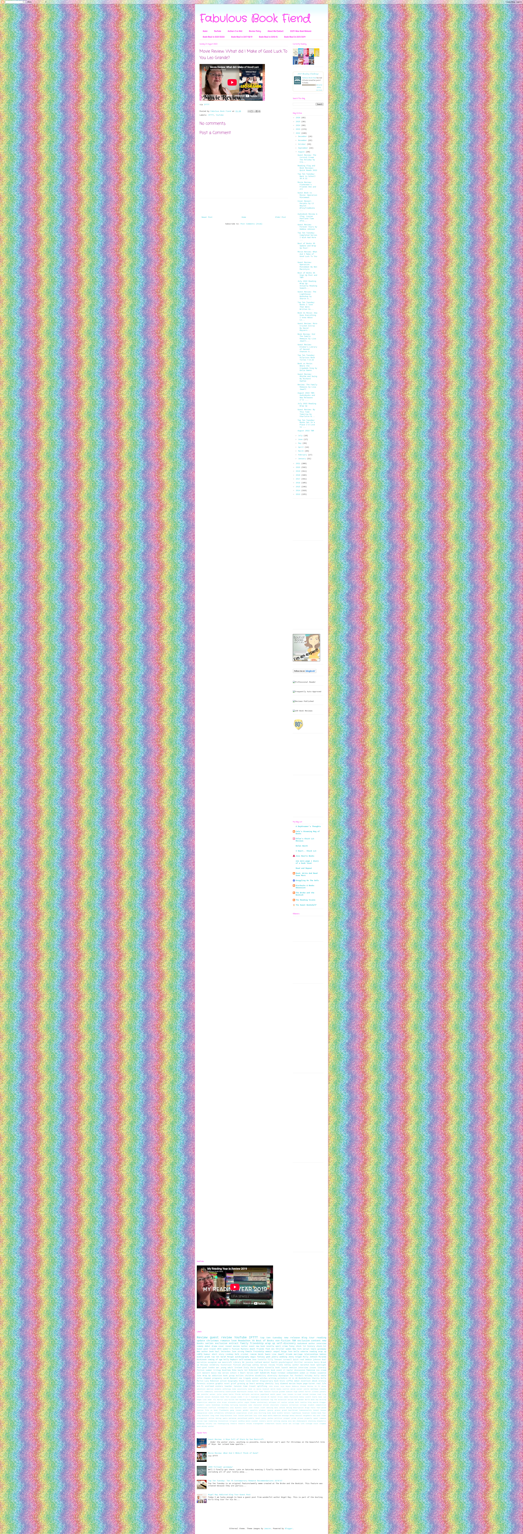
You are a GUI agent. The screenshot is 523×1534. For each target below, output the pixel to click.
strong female (245, 1351)
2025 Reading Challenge (308, 73)
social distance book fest (217, 1397)
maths (270, 1415)
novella (270, 1346)
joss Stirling (260, 1413)
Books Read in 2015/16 (268, 36)
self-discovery (286, 1343)
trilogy (217, 1370)
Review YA (312, 1386)
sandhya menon (244, 1421)
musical (299, 1415)
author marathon (300, 1365)
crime (285, 1346)
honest (316, 1410)
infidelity (219, 1413)
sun (215, 1424)
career (299, 1389)
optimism (232, 1418)
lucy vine (257, 1415)
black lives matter (249, 1381)
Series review (267, 1365)
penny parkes (267, 1418)
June (301, 439)
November (303, 140)
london (211, 1368)
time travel (249, 1386)
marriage (298, 1354)
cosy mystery (236, 1408)
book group (229, 1376)
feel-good (202, 1368)
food (267, 1349)
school (233, 1373)
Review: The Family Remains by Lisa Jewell (307, 387)
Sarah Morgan (227, 1357)
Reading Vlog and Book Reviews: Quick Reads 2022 (307, 168)
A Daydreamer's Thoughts (308, 826)
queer (278, 1394)
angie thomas (250, 1402)
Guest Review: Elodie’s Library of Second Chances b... (307, 348)
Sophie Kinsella (265, 1368)
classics (284, 1405)
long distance (203, 1415)
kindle (280, 1413)
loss (235, 1415)
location (306, 1413)
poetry (275, 1357)
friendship (257, 1343)
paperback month (268, 1394)
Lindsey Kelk (232, 1354)
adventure (201, 1389)
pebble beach (254, 1418)
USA (295, 1400)
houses (323, 1410)
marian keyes (295, 1384)
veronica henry (312, 1362)
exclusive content (309, 1340)
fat (291, 1376)
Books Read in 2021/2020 (214, 36)
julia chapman (204, 1378)
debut (207, 1346)
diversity (272, 1376)
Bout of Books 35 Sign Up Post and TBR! (307, 275)
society (209, 1424)
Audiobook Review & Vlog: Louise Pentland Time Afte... (307, 217)
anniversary (262, 1402)
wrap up (270, 1343)
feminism (310, 1370)
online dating (215, 1418)
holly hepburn (231, 1359)
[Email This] (249, 111)
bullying (234, 1405)
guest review (221, 1337)
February (303, 455)
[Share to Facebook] (256, 111)
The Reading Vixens (305, 900)
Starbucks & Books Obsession (305, 886)
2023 (298, 129)
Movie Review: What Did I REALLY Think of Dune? (233, 1453)
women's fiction (231, 1349)
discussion (299, 1370)
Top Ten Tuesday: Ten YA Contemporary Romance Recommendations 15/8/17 (245, 1481)
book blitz (279, 1381)
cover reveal (225, 1346)
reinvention (223, 1421)
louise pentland (245, 1415)
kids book (271, 1413)
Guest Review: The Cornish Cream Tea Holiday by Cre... (307, 158)
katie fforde (235, 1394)
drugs (307, 1408)
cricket (244, 1354)
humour (207, 1354)
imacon (267, 1528)
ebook (314, 1381)
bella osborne (301, 1351)
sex (272, 1349)
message (285, 1415)
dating (289, 1408)
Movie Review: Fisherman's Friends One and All (307, 185)
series (209, 1343)
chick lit (301, 1346)
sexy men (292, 1421)
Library (237, 1362)
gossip (270, 1410)
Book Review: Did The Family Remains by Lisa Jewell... (307, 337)
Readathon (244, 1340)
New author (202, 1351)
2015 (298, 487)
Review (202, 1337)
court (245, 1408)
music (214, 1373)
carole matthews (311, 1389)
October (302, 144)
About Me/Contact (275, 31)
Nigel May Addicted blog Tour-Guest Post (229, 1495)
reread (305, 1394)
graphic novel (222, 1384)
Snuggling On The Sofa (307, 880)
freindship (258, 1351)
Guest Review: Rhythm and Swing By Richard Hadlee (307, 377)
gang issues (235, 1410)
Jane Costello (259, 1360)
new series (223, 1373)
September (303, 148)
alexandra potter (235, 1402)
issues (313, 1368)
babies (323, 1354)
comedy (200, 1346)
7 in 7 (246, 1397)
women (288, 1349)
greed (284, 1410)
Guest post (202, 1349)
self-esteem (245, 1359)
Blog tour (308, 1337)
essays (250, 1392)
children (249, 1376)
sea (240, 1378)
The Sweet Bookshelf (306, 905)
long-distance (226, 1415)
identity (269, 1384)
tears (313, 1349)
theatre (233, 1424)
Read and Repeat (304, 868)
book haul (214, 1351)
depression (242, 1392)
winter (211, 1426)
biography (233, 1381)
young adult (227, 1368)
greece (277, 1410)
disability (260, 1376)
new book (260, 1346)
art (278, 1402)
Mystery (244, 1349)
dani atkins (279, 1408)
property (308, 1418)
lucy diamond (281, 1384)
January (302, 459)
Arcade (289, 1354)
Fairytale (294, 1397)
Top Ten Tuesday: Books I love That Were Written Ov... (306, 305)
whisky (204, 1426)
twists (278, 1424)
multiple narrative (250, 1394)
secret (270, 1421)
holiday (308, 1376)
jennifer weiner (208, 1394)
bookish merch (269, 1389)
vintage (309, 1424)
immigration (202, 1413)
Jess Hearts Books (305, 856)
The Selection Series (283, 1400)
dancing (270, 1408)
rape (205, 1421)
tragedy (247, 1378)
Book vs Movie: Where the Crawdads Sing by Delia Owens (307, 366)
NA (243, 1362)
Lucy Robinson (212, 1381)
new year (316, 1415)
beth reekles (301, 1402)
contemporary (223, 1408)
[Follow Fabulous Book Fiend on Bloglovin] (304, 672)
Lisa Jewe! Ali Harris (213, 1400)
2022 (298, 133)
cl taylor (288, 1370)
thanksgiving (223, 1424)
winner (255, 1378)
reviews (312, 1394)
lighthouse (296, 1413)
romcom (253, 1354)
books (279, 1389)
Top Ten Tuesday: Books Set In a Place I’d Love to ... (306, 423)
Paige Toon (286, 1351)
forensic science (205, 1384)
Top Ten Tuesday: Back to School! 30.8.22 (307, 176)
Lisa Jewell (278, 1354)
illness (315, 1392)
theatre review (245, 1424)
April (301, 447)
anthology (227, 1389)
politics (278, 1418)
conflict (212, 1408)
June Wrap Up (204, 1376)
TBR (294, 1340)
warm (199, 1426)
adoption (212, 1402)
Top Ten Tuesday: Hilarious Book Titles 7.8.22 (306, 357)
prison (300, 1418)
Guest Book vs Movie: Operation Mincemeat (307, 195)
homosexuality (305, 1410)
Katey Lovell (305, 1397)
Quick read (298, 1360)
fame (261, 1392)
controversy (219, 1392)
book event (276, 1370)
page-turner (309, 1384)
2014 (298, 490)
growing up (242, 1384)
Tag (271, 1400)
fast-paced (321, 1408)
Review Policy (255, 31)
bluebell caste (203, 1405)
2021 (298, 463)
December (303, 136)
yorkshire (282, 1378)
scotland (209, 1386)
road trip (321, 1394)
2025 (298, 122)
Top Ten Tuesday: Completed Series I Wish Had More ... (307, 236)
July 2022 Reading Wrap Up (307, 405)
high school (299, 1392)
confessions (202, 1408)
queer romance (320, 1418)
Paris (253, 1368)
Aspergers (255, 1397)
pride (293, 1418)
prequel (287, 1418)
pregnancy (217, 1378)
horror (308, 1392)
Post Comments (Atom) (251, 224)
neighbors (307, 1415)
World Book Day (311, 1400)
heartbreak (293, 1410)
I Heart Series (245, 1373)
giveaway (321, 1349)
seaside (200, 1397)
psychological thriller (291, 1362)
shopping (200, 1424)
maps (265, 1415)
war (217, 1368)
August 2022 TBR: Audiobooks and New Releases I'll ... (306, 396)
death (252, 1349)
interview (303, 1368)
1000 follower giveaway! (220, 1467)
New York (297, 1349)
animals (218, 1389)
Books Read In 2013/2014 (295, 36)
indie (210, 1413)
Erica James (283, 1397)
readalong (212, 1421)
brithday (225, 1405)
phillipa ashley (250, 1365)
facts (313, 1408)
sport (278, 1346)
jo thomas (311, 1373)
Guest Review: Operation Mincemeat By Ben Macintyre (307, 265)
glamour (262, 1410)
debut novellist (302, 1381)
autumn (291, 1402)
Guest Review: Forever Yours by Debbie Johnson (307, 227)
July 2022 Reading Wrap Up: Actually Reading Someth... (307, 284)
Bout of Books (265, 1340)
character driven (261, 1405)
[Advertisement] (308, 586)
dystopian (283, 1376)
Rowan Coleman (278, 1373)
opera (225, 1418)
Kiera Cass (317, 1397)
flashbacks (224, 1410)
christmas (212, 1340)
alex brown (222, 1402)
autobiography (242, 1357)
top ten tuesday (271, 1337)
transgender (258, 1424)
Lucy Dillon (229, 1400)
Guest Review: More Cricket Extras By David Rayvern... (307, 326)
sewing (284, 1421)
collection (294, 1405)
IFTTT (206, 104)
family (244, 1343)
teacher (228, 1386)
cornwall (287, 1360)
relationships (311, 1354)
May (300, 443)
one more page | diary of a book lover (307, 862)
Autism (263, 1397)
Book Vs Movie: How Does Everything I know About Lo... (307, 316)
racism (200, 1421)
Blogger (289, 1528)
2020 (298, 467)
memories (277, 1415)
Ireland (238, 1368)
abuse (323, 1386)
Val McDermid (251, 1370)
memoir (268, 1351)
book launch (281, 1368)
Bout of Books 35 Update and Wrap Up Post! (307, 245)
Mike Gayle (237, 1370)
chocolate (274, 1405)
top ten (215, 1357)
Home (205, 31)
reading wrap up (317, 1351)
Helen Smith (302, 846)
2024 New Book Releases (300, 31)
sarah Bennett (230, 1378)
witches (263, 1378)
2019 (298, 471)
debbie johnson (313, 1360)
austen (284, 1402)
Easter (273, 1397)
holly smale (320, 1376)
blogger (323, 1402)
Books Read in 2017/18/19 (241, 36)
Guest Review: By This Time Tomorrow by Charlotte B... (306, 413)
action (223, 1381)
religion (233, 1421)
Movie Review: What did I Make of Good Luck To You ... (307, 255)
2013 (298, 494)
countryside (231, 1392)
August (302, 152)
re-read (297, 1394)
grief (233, 1384)
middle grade (203, 1357)
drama (214, 1346)
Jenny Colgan (295, 1357)
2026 (298, 118)
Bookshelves (305, 1378)
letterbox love (228, 1351)
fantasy (261, 1357)
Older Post (280, 217)
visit (316, 1424)
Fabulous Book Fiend (255, 18)
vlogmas (323, 1424)
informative (230, 1413)
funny (291, 1346)
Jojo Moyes (285, 1386)
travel (212, 1349)
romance (225, 1340)
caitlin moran (289, 1389)
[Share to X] (254, 111)
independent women (296, 1373)
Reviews (204, 1365)
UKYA (219, 1349)
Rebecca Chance (299, 1386)
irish (250, 1413)
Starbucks (265, 1400)
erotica (322, 1381)
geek (268, 1357)
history (311, 1346)
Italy (246, 1368)
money (292, 1415)
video (239, 1397)
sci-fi (200, 1386)
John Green (274, 1386)
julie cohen (222, 1394)
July (301, 436)
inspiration (241, 1413)
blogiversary (266, 1381)
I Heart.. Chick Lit (306, 851)
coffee (289, 1381)
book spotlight (318, 1365)
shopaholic (321, 1421)
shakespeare (302, 1421)
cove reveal (254, 1408)
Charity (316, 1378)
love (234, 1340)
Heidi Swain (264, 1354)
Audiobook (302, 1343)
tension (237, 1386)
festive (200, 1410)
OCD (236, 1400)
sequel (276, 1351)
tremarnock (269, 1424)
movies (236, 1346)
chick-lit (321, 1346)
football (299, 1376)
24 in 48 (293, 1378)
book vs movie (254, 1389)
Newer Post (207, 217)
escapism (212, 1362)
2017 (298, 479)
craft (263, 1408)
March (301, 451)
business (243, 1405)
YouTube (217, 31)
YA (253, 1340)
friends (260, 1349)
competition (321, 1405)
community (208, 1392)
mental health (270, 1362)
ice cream (321, 1370)
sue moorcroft (225, 1362)
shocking (312, 1421)
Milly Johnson (310, 1357)
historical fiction (231, 1365)
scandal (254, 1421)
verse (285, 1424)
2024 (298, 125)
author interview (317, 1343)
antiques (272, 1402)
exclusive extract (226, 1343)
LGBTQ (199, 1354)
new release (292, 1337)
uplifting (262, 1386)
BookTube (226, 1370)
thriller (280, 1349)
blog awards (313, 1402)
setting (276, 1421)
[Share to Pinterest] (259, 111)
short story (218, 1354)
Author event (248, 1346)
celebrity (214, 1365)
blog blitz (264, 1370)
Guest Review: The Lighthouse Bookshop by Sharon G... (307, 295)
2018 (298, 475)
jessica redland (254, 1362)
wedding (283, 1357)
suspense (321, 1373)
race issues (287, 1394)
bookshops (216, 1405)
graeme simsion (286, 1392)
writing (272, 1378)
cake (250, 1405)
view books (319, 90)
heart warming (257, 1384)
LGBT (256, 1373)
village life (298, 1424)
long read (214, 1415)
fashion (267, 1392)
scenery (262, 1421)
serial (306, 1349)
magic (253, 1357)
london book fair (318, 1413)
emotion (293, 1368)
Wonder (301, 1400)
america (210, 1389)
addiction (217, 1376)
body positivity (239, 1389)
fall (256, 1392)
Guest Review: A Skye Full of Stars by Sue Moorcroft (236, 1439)
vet (290, 1424)
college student (307, 1405)
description (298, 1408)
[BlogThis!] (251, 111)
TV (319, 1386)
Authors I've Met (235, 31)
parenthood (242, 1418)
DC (269, 1397)
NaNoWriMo (265, 1373)
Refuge (257, 1400)
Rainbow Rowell (246, 1400)
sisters (219, 1386)
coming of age (215, 1359)
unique (233, 1397)
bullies (240, 1376)
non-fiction (282, 1340)
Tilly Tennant (275, 1360)
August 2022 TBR (306, 431)
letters (287, 1413)
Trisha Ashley (283, 1365)
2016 (298, 483)
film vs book (211, 1410)
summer (209, 1370)
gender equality (250, 1410)
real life (321, 1384)
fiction (275, 1392)
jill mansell (203, 1373)
